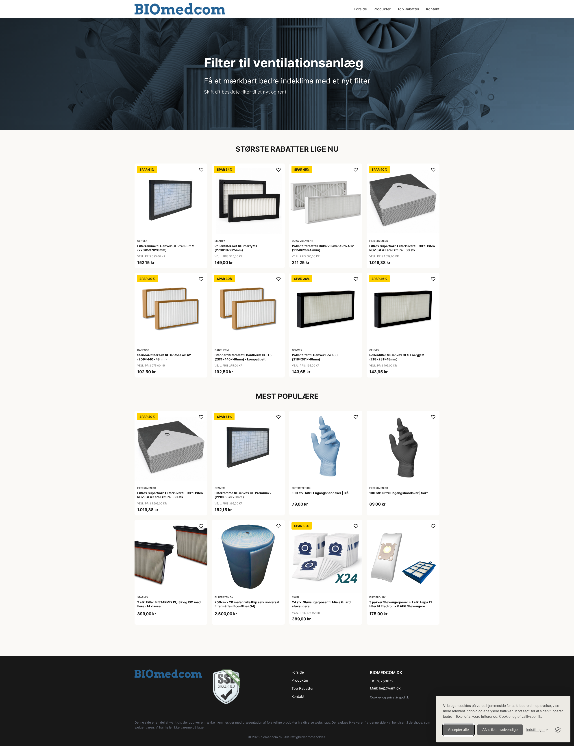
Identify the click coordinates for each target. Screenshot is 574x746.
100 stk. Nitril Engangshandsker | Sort (398, 493)
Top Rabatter (408, 9)
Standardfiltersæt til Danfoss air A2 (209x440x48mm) (164, 357)
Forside (360, 9)
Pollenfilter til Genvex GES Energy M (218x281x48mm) (396, 357)
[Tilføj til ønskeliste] (201, 170)
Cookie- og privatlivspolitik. (520, 716)
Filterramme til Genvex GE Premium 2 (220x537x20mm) (165, 248)
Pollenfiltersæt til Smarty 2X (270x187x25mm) (236, 248)
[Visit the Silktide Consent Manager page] (557, 729)
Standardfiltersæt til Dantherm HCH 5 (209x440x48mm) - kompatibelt (243, 357)
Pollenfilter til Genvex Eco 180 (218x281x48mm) (315, 357)
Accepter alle (458, 730)
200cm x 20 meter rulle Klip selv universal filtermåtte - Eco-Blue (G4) (247, 604)
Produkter (382, 9)
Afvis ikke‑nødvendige (500, 730)
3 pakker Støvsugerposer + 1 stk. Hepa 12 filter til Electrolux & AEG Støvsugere (400, 604)
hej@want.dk (390, 688)
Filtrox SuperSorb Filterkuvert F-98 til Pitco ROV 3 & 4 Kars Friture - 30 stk (402, 248)
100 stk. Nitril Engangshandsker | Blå (320, 493)
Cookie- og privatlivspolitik (389, 697)
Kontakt (432, 9)
